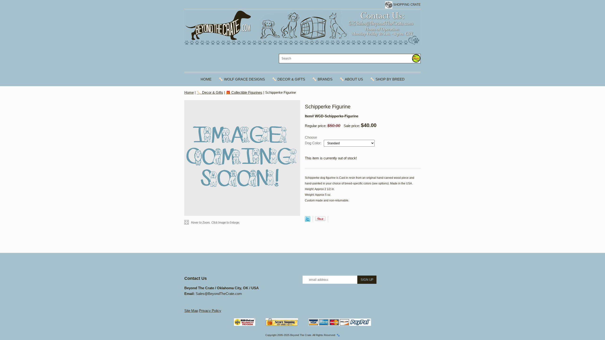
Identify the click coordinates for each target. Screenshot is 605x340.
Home (206, 79)
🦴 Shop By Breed (387, 79)
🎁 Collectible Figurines (244, 92)
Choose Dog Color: (313, 140)
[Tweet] (307, 220)
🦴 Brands (322, 79)
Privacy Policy (210, 311)
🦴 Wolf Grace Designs (242, 79)
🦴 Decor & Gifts (288, 79)
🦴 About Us (351, 79)
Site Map (191, 311)
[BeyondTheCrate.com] (302, 27)
